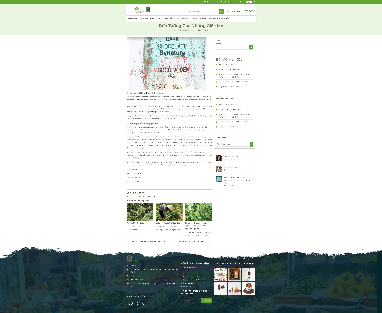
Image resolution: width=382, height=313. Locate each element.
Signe (148, 93)
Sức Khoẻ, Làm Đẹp (172, 18)
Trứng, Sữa (143, 18)
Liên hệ (185, 271)
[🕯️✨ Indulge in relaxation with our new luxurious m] (248, 288)
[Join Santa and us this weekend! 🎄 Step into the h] (220, 274)
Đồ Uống (193, 18)
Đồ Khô (185, 18)
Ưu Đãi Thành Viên (189, 286)
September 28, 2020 (135, 93)
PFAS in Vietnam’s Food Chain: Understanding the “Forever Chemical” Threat (237, 180)
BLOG (183, 30)
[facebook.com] (132, 178)
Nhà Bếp (203, 18)
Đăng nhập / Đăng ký (234, 12)
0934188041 (134, 276)
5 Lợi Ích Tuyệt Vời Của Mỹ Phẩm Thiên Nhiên (234, 82)
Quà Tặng (212, 18)
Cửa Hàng (207, 2)
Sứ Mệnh (239, 2)
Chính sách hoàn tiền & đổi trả (193, 280)
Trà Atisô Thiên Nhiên (135, 223)
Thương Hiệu (224, 18)
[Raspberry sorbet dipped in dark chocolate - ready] (248, 274)
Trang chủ (176, 30)
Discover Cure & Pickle (231, 157)
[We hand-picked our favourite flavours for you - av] (220, 288)
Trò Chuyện (229, 2)
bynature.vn (137, 173)
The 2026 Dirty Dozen (231, 167)
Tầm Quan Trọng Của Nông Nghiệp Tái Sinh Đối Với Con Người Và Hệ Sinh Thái (196, 226)
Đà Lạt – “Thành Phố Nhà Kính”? (168, 223)
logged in (139, 196)
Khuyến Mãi (218, 2)
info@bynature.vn (137, 169)
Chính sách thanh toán (191, 277)
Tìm (218, 40)
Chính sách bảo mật (190, 283)
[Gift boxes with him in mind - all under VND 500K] (234, 274)
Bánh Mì (153, 18)
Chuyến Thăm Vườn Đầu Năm (229, 87)
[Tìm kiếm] (251, 144)
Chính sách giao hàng (190, 274)
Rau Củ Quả (132, 18)
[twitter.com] (139, 178)
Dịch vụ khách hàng (190, 268)
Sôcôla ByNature (143, 99)
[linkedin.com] (136, 178)
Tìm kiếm (221, 11)
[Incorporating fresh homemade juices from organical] (234, 288)
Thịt (160, 18)
